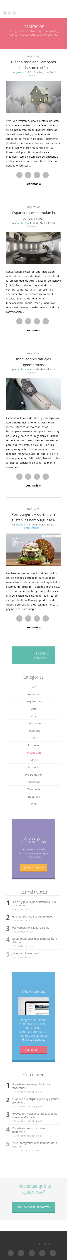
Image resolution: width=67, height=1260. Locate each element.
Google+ (37, 175)
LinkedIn (46, 175)
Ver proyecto (33, 1049)
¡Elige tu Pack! (33, 867)
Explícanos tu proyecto (33, 1207)
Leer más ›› (33, 184)
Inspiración (33, 56)
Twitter (28, 175)
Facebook (19, 175)
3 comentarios (31, 527)
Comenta (31, 75)
